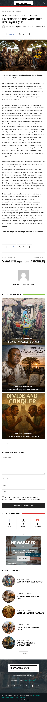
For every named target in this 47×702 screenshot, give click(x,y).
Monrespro (36, 695)
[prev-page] (3, 443)
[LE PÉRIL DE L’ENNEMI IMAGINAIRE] (23, 416)
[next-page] (7, 443)
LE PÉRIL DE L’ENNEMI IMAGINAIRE (23, 436)
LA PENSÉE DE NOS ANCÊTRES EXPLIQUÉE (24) (35, 261)
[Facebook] (8, 686)
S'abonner (38, 519)
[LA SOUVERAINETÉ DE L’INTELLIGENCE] (8, 642)
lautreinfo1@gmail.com (17, 27)
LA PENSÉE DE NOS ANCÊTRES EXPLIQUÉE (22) (12, 261)
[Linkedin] (20, 686)
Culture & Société (26, 15)
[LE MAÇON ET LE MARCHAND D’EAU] (8, 627)
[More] (29, 34)
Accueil (4, 12)
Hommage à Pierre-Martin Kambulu (23, 389)
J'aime (9, 519)
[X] (38, 686)
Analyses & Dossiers (14, 12)
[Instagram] (14, 686)
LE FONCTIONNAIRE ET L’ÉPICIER (23, 342)
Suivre (23, 519)
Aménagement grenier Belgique (13, 697)
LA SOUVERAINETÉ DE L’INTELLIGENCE (26, 644)
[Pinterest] (26, 686)
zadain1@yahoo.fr (30, 680)
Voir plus (23, 653)
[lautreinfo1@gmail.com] (4, 26)
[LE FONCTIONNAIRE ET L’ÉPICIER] (23, 321)
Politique (37, 15)
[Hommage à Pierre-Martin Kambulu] (23, 368)
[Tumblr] (32, 686)
